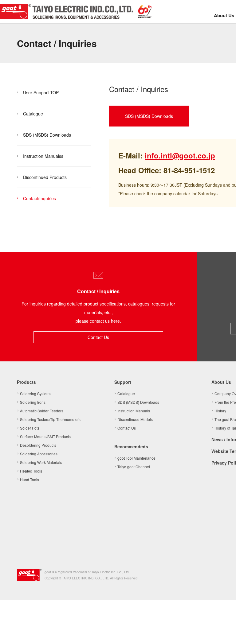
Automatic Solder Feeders (41, 410)
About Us (224, 15)
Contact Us (98, 337)
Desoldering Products (38, 445)
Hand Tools (29, 479)
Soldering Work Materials (41, 462)
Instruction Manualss (43, 156)
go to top (224, 611)
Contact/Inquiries (39, 198)
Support (122, 382)
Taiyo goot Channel (133, 466)
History (220, 410)
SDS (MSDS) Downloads (47, 135)
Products (26, 382)
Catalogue (33, 114)
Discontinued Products (45, 177)
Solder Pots (29, 427)
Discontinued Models (135, 419)
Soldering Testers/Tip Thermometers (50, 419)
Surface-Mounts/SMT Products (45, 436)
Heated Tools (31, 470)
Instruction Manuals (133, 410)
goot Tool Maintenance (136, 458)
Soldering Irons (32, 402)
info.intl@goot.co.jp (180, 155)
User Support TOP (41, 92)
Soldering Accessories (38, 453)
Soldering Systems (35, 393)
